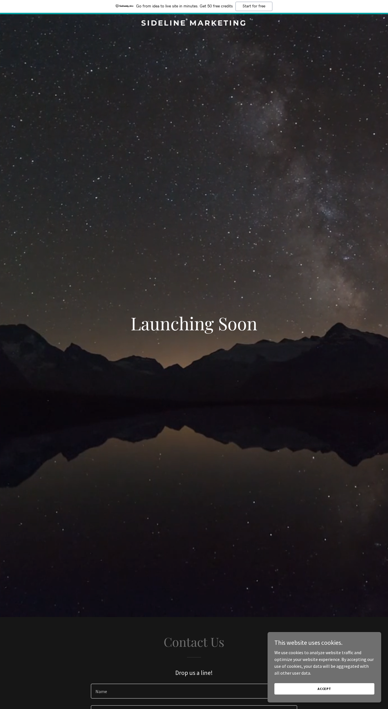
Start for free (254, 6)
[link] (194, 24)
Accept (324, 689)
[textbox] (194, 691)
